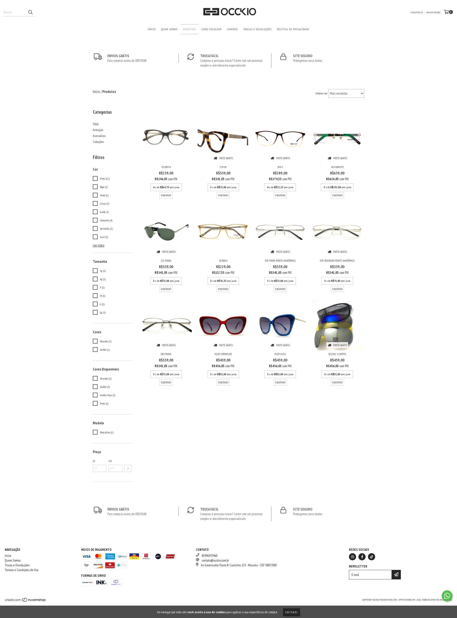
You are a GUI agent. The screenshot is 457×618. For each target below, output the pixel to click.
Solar (96, 124)
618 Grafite (337, 167)
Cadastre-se (417, 12)
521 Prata (166, 260)
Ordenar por (322, 93)
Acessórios (99, 136)
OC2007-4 (166, 167)
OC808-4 (223, 260)
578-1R (223, 167)
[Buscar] (30, 12)
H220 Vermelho (223, 354)
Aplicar (127, 468)
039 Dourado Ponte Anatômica (337, 260)
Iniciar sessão (433, 12)
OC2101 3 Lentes (337, 354)
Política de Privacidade (293, 29)
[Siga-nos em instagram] (352, 556)
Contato (232, 29)
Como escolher (211, 29)
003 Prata (166, 354)
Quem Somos (169, 29)
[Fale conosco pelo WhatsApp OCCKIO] (447, 595)
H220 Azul (280, 354)
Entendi (291, 612)
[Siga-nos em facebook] (362, 556)
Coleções (98, 142)
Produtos (189, 29)
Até (110, 461)
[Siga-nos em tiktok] (371, 556)
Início (152, 29)
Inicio (8, 555)
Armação (98, 130)
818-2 (280, 167)
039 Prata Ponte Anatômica (280, 260)
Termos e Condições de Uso (21, 570)
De (94, 461)
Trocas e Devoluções (257, 29)
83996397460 (209, 555)
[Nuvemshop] (25, 601)
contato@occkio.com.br (215, 560)
